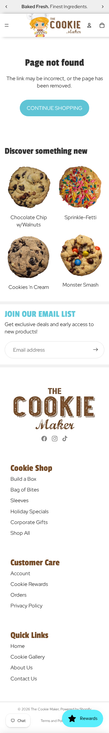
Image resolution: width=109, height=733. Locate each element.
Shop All (20, 533)
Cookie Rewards (29, 584)
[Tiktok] (64, 438)
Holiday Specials (29, 511)
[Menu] (6, 25)
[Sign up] (96, 350)
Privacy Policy (26, 605)
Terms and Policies (55, 720)
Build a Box (23, 478)
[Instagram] (54, 438)
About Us (21, 667)
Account (20, 573)
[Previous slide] (6, 6)
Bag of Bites (24, 489)
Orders (18, 594)
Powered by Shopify (75, 709)
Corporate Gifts (29, 522)
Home (17, 646)
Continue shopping (54, 108)
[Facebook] (44, 438)
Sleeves (19, 500)
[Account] (89, 25)
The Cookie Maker (45, 709)
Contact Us (23, 678)
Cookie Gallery (27, 656)
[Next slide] (102, 6)
